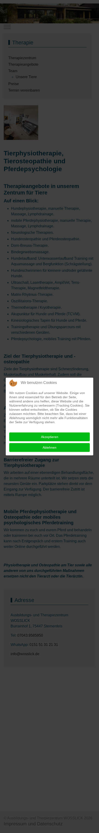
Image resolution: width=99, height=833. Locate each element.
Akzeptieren (49, 437)
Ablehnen (49, 447)
